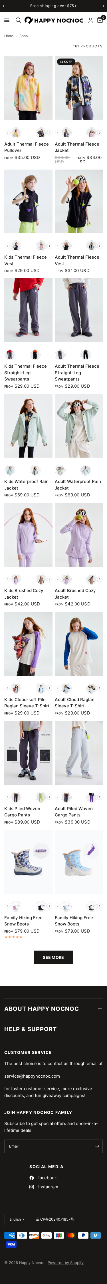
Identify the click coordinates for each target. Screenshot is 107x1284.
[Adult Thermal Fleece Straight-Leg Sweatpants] (79, 310)
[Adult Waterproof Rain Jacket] (79, 426)
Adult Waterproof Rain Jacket (78, 485)
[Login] (90, 20)
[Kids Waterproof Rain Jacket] (28, 426)
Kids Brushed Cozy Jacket (23, 594)
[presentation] (49, 132)
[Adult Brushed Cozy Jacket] (79, 535)
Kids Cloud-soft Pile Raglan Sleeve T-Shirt (27, 703)
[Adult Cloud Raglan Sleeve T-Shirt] (79, 644)
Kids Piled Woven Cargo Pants (22, 812)
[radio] (16, 132)
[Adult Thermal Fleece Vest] (79, 202)
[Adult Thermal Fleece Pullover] (28, 88)
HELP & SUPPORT (30, 1029)
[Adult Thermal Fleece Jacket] (79, 88)
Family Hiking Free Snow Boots (23, 921)
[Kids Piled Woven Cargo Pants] (28, 753)
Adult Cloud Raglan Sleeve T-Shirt (74, 703)
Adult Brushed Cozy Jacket (75, 594)
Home (9, 36)
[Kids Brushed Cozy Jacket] (28, 535)
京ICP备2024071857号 (55, 1219)
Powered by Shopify (66, 1262)
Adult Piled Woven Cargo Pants (74, 812)
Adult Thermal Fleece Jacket (77, 147)
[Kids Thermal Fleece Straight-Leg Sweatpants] (28, 310)
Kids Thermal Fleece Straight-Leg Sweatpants (25, 372)
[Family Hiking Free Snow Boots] (28, 862)
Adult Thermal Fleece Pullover (26, 147)
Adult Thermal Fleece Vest (77, 260)
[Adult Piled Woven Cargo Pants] (79, 753)
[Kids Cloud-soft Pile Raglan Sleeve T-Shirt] (28, 644)
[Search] (17, 20)
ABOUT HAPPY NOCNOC (41, 1008)
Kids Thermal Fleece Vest (25, 260)
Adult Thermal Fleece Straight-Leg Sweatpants (77, 372)
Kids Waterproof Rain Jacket (26, 485)
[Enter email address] (97, 1146)
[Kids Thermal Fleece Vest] (28, 202)
